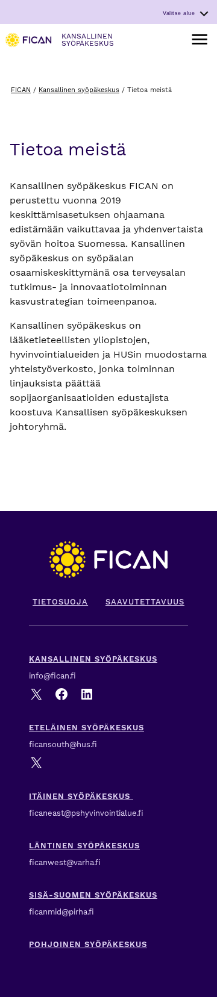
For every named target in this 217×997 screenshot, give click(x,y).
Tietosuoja (60, 601)
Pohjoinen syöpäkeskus (88, 944)
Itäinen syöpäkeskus (81, 796)
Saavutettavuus (144, 601)
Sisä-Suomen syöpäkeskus (93, 894)
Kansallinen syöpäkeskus (79, 90)
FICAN (21, 90)
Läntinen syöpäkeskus (84, 845)
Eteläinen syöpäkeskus (86, 727)
